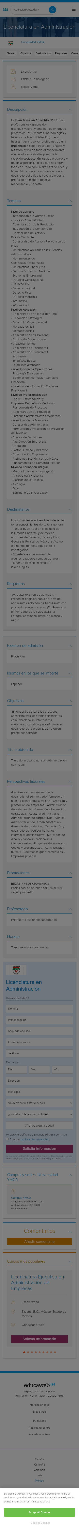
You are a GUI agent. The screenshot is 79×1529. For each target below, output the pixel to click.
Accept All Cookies (39, 1512)
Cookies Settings (40, 1523)
